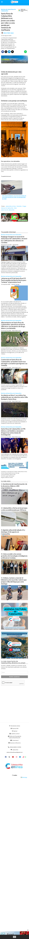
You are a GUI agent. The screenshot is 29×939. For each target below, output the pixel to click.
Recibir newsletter (14, 676)
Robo (15, 208)
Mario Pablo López (8, 33)
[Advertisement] (14, 704)
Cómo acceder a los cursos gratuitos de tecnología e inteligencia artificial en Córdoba (14, 556)
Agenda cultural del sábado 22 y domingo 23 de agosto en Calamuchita (13, 532)
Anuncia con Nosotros (15, 742)
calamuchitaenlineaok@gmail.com (14, 752)
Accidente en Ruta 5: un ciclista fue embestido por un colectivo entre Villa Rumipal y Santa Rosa (14, 397)
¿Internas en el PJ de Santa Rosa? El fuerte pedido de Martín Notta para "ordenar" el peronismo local (13, 280)
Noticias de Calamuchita (7, 208)
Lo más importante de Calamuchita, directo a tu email (13, 662)
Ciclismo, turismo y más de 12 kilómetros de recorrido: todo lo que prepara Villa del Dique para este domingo (14, 581)
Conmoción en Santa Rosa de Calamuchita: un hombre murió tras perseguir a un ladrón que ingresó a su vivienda (14, 362)
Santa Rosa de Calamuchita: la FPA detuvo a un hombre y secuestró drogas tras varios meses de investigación (13, 432)
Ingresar (15, 731)
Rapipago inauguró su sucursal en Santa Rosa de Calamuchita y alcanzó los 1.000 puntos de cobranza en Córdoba (14, 239)
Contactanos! (15, 740)
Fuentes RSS (15, 728)
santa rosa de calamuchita (7, 210)
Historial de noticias (15, 725)
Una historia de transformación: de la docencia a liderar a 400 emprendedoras (14, 486)
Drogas (24, 206)
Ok (14, 937)
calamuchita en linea (11, 206)
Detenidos (19, 206)
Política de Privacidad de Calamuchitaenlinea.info (15, 737)
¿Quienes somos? (15, 733)
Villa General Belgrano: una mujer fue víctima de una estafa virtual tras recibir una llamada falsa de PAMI (14, 197)
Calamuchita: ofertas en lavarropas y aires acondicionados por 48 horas (14, 509)
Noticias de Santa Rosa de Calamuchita (11, 234)
